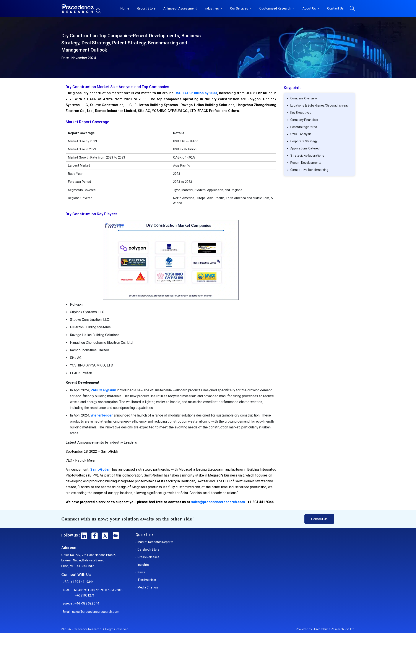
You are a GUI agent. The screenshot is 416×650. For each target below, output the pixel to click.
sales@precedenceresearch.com (218, 502)
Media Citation (148, 587)
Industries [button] (212, 8)
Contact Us (335, 8)
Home (124, 8)
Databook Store (148, 549)
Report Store (146, 8)
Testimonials (147, 580)
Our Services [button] (239, 8)
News (141, 572)
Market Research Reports (156, 542)
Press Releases (148, 557)
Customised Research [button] (275, 8)
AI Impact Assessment (180, 8)
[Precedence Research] (77, 8)
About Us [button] (309, 8)
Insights (143, 564)
